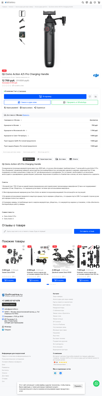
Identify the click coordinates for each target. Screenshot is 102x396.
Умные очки (57, 316)
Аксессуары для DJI (41, 6)
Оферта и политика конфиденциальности (16, 356)
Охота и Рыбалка (59, 324)
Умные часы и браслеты (61, 313)
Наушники (56, 333)
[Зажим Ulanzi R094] (13, 256)
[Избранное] (89, 96)
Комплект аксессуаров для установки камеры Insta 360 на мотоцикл (87, 273)
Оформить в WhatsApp (76, 102)
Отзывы (4, 378)
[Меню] (2, 2)
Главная (4, 6)
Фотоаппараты (58, 344)
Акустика (56, 335)
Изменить (26, 115)
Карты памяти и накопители (62, 302)
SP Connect (57, 321)
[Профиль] (91, 2)
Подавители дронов (60, 341)
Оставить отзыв (87, 231)
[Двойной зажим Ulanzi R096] (63, 256)
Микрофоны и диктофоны (61, 305)
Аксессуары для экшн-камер (24, 6)
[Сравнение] (95, 96)
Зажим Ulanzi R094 (8, 272)
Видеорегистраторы (60, 349)
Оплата (75, 159)
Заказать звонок (9, 304)
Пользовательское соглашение (13, 359)
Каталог (11, 6)
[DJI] (96, 75)
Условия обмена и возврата (11, 362)
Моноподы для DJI (43, 152)
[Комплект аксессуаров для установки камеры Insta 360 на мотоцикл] (88, 256)
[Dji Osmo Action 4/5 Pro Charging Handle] (54, 39)
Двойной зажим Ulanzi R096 (61, 272)
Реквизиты (5, 367)
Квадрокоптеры (58, 307)
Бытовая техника (59, 338)
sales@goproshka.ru (11, 309)
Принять (78, 386)
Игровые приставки (60, 330)
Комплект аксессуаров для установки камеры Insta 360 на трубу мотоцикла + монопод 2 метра (37, 273)
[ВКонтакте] (60, 373)
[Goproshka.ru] (10, 2)
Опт (3, 381)
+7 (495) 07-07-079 (11, 301)
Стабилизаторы (58, 310)
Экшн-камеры (57, 296)
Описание (30, 159)
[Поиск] (83, 2)
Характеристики (46, 159)
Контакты (5, 370)
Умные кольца (58, 319)
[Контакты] (87, 2)
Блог (3, 364)
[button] (27, 39)
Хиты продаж (57, 347)
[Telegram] (55, 373)
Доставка (62, 159)
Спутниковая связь (59, 327)
